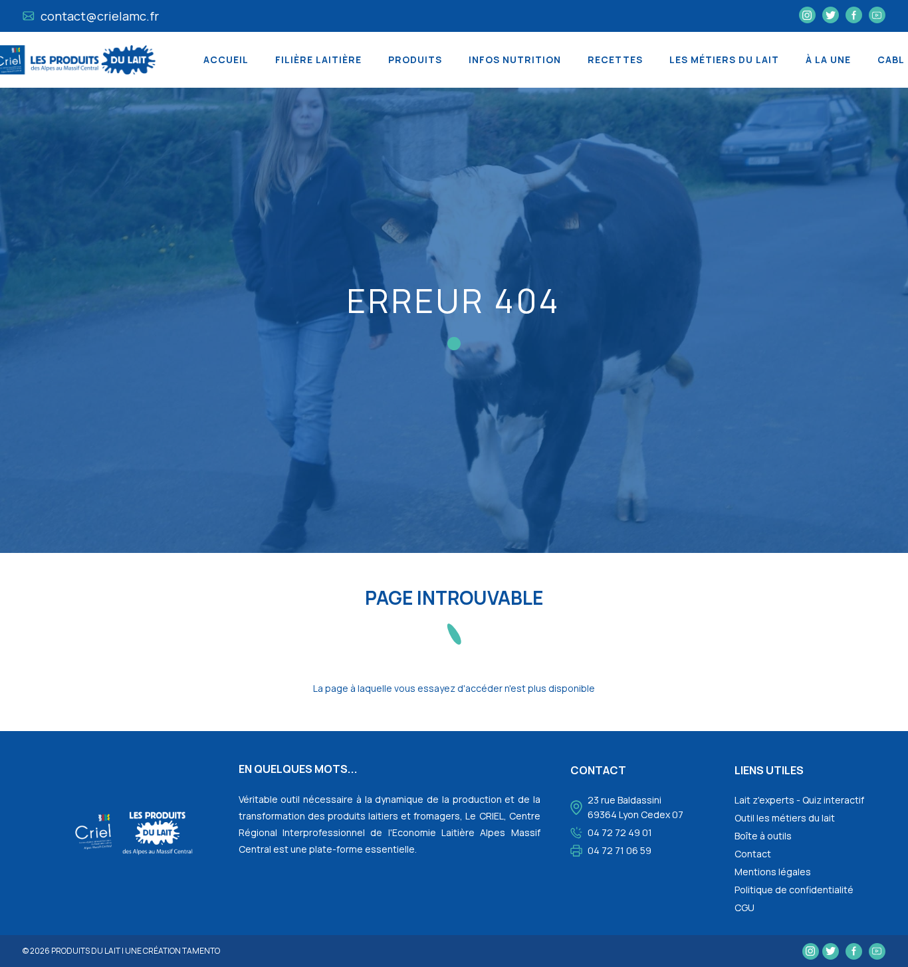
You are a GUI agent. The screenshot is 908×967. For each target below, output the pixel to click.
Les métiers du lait (724, 59)
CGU (744, 907)
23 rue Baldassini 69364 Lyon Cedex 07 (635, 807)
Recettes (615, 59)
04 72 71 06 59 (619, 850)
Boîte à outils (763, 835)
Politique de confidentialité (794, 889)
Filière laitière (318, 59)
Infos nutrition (515, 59)
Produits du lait (85, 950)
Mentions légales (773, 871)
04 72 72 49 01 (620, 832)
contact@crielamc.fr (98, 16)
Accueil (226, 59)
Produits (415, 59)
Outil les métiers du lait (785, 817)
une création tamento (172, 950)
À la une (828, 59)
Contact (753, 853)
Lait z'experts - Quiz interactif (799, 800)
